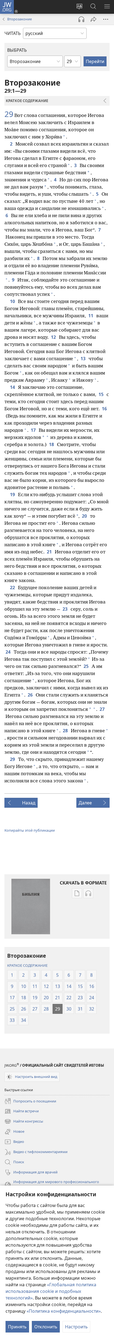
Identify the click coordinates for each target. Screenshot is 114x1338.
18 (52, 444)
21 (50, 552)
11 (91, 315)
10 (13, 301)
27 (102, 709)
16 (105, 408)
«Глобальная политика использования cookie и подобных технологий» (51, 1291)
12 (54, 337)
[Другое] (106, 19)
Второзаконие (19, 19)
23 (65, 609)
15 (101, 394)
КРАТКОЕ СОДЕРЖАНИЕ (27, 965)
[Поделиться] (94, 19)
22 (13, 587)
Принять (17, 1327)
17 (34, 430)
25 (86, 666)
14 (13, 387)
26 (30, 695)
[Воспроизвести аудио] (81, 19)
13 (83, 358)
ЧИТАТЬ (12, 33)
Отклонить (45, 1327)
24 (8, 652)
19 (13, 494)
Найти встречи (21, 1111)
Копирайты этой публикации (29, 830)
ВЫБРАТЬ (17, 50)
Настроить (76, 1327)
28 (66, 730)
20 (85, 516)
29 (8, 114)
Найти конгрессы (23, 1122)
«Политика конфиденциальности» (64, 1311)
